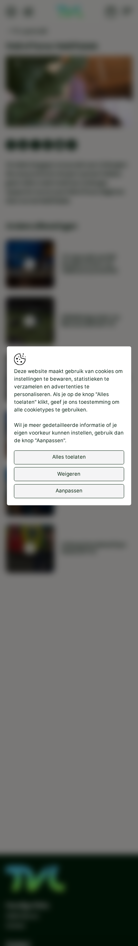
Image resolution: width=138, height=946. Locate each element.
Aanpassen (69, 490)
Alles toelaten (69, 457)
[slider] (69, 104)
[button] (70, 92)
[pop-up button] (109, 115)
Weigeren (68, 474)
